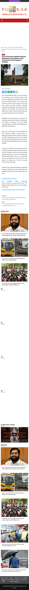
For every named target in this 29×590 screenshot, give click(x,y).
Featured (3, 579)
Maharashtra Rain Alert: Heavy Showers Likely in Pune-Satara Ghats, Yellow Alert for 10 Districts (14, 570)
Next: (13, 203)
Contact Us (23, 579)
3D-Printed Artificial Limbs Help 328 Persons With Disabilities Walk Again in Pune (13, 545)
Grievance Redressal (14, 581)
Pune (3, 54)
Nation (6, 578)
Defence (11, 578)
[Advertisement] (14, 34)
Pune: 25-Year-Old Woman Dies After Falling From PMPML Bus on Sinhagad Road (13, 259)
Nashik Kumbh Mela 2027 (14, 0)
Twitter (22, 183)
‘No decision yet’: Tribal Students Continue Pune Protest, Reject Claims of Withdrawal (13, 284)
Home (2, 578)
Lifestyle (25, 578)
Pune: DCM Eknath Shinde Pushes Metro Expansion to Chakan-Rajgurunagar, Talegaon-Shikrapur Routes (14, 234)
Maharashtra (4, 566)
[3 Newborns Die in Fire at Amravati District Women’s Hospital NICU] (14, 435)
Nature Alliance (10, 579)
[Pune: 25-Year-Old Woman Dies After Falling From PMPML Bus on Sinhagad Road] (14, 247)
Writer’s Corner (18, 578)
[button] (2, 20)
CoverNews (20, 586)
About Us (17, 579)
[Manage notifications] (3, 581)
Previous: (14, 197)
